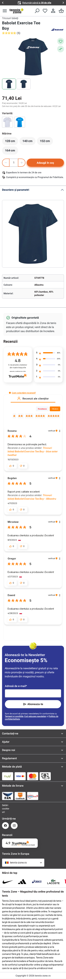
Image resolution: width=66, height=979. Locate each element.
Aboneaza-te (35, 704)
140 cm (29, 142)
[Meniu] (4, 11)
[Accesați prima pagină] (16, 10)
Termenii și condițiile (14, 716)
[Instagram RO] (14, 825)
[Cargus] (20, 796)
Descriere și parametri (15, 189)
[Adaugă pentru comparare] (60, 49)
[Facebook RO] (5, 825)
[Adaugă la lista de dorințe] (60, 41)
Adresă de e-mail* (16, 686)
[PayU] (7, 776)
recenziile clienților (17, 366)
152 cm (46, 142)
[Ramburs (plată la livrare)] (45, 776)
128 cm (11, 142)
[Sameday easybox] (32, 796)
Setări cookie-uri (5, 808)
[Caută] (37, 11)
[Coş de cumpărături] (61, 10)
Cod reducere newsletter (35, 716)
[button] (10, 393)
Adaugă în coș (45, 162)
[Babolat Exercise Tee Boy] (7, 122)
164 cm (11, 151)
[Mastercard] (32, 776)
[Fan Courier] (7, 796)
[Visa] (20, 776)
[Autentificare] (53, 11)
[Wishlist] (45, 10)
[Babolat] (57, 29)
